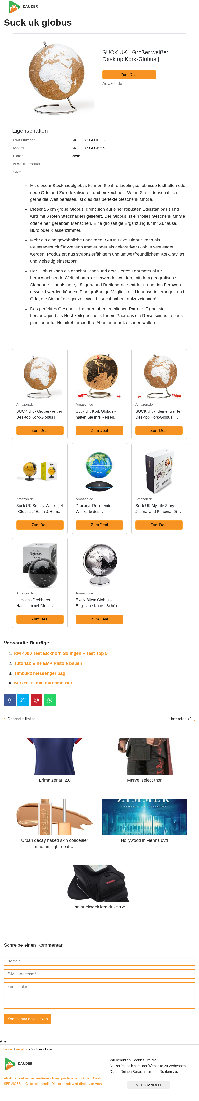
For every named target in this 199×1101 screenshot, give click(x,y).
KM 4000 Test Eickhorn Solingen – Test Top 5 (61, 653)
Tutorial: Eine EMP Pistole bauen (48, 663)
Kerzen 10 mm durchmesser (43, 683)
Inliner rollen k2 (179, 719)
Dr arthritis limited (21, 719)
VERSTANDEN (148, 1085)
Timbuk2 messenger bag (39, 673)
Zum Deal (129, 75)
